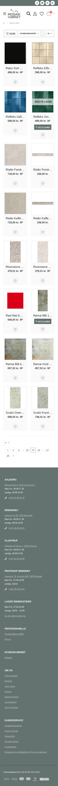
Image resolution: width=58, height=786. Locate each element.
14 (39, 450)
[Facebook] (37, 3)
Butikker (8, 681)
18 (8, 455)
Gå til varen (44, 127)
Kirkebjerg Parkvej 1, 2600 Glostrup (21, 546)
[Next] (13, 455)
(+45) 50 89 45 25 (16, 498)
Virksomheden (11, 676)
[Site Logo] (14, 13)
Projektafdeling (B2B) (14, 634)
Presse (8, 639)
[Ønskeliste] (41, 14)
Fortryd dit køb (11, 731)
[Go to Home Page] (4, 23)
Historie (8, 691)
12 (27, 450)
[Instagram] (47, 3)
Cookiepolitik (10, 747)
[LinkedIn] (52, 3)
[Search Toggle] (29, 14)
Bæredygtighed (11, 697)
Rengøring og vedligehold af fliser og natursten (26, 752)
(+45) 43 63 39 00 (16, 559)
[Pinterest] (42, 3)
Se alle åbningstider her (15, 616)
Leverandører (11, 702)
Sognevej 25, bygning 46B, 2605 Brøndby (23, 576)
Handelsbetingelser (13, 726)
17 (47, 450)
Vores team (10, 686)
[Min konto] (35, 14)
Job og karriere (11, 707)
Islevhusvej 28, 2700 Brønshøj (18, 515)
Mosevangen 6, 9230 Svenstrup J (20, 485)
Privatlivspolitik (11, 741)
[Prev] (7, 450)
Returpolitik (10, 736)
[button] (5, 13)
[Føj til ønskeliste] (15, 82)
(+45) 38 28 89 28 (16, 528)
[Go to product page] (15, 53)
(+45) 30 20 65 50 (16, 589)
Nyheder (8, 657)
